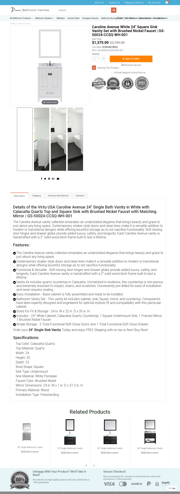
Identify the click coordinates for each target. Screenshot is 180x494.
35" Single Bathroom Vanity (150, 448)
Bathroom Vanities (44, 18)
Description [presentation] (19, 196)
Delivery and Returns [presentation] (58, 195)
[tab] (19, 195)
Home (12, 24)
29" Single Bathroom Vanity (110, 448)
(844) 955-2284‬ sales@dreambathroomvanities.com (143, 18)
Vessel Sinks (73, 18)
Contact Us (114, 2)
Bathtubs (61, 18)
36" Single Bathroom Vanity (30, 448)
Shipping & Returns (134, 2)
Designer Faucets (90, 18)
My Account (154, 2)
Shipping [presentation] (36, 195)
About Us (99, 2)
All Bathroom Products (20, 18)
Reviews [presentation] (80, 195)
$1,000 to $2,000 (23, 24)
